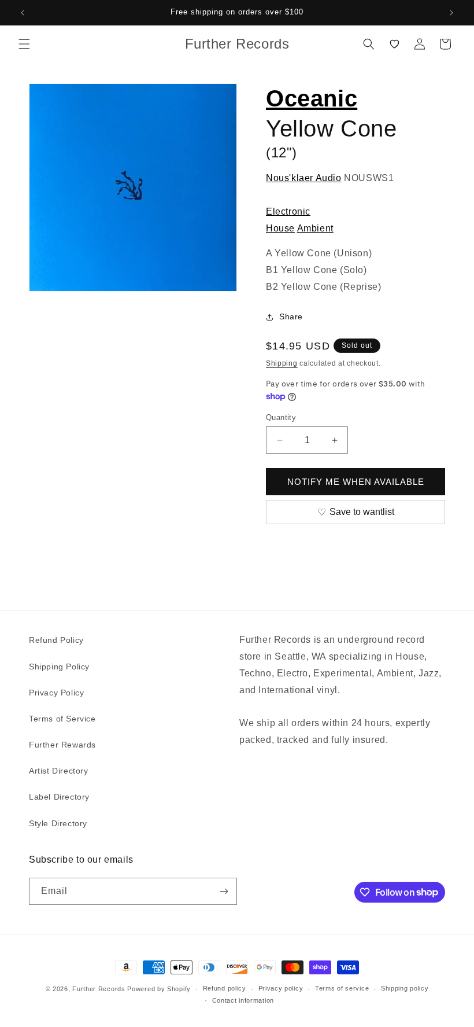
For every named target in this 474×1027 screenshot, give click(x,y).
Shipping (282, 363)
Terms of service (342, 988)
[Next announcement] (451, 12)
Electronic (288, 211)
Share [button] (291, 316)
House (280, 228)
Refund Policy (56, 640)
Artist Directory (58, 770)
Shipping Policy (59, 666)
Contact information (243, 1000)
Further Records (98, 988)
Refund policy (224, 988)
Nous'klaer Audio (304, 178)
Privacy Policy (56, 692)
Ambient (315, 228)
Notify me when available (355, 482)
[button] (24, 44)
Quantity (281, 417)
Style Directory (58, 823)
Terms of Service (62, 718)
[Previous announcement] (22, 12)
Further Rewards (62, 744)
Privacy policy (280, 988)
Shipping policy (405, 988)
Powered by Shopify (159, 988)
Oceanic (311, 98)
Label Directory (59, 796)
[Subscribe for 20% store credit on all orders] (223, 891)
